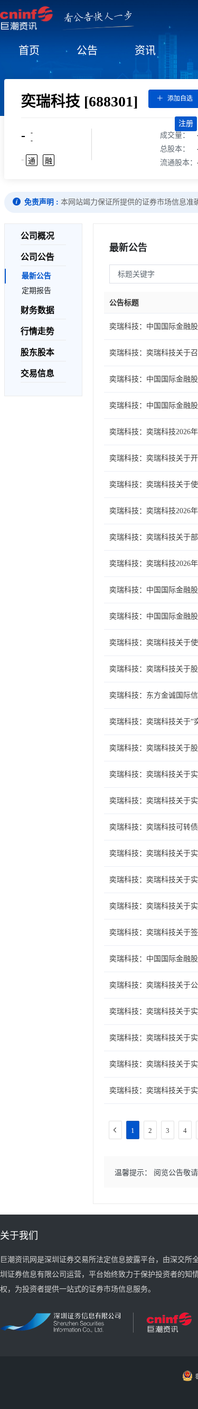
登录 (161, 124)
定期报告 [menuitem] (36, 291)
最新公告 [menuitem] (36, 276)
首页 (29, 50)
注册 (185, 124)
